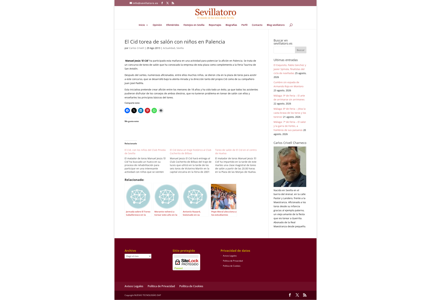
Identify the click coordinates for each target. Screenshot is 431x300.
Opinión (157, 25)
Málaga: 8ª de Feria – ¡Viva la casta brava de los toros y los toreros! (290, 112)
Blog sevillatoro (276, 25)
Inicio (142, 25)
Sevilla (180, 48)
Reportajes (215, 25)
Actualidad (169, 48)
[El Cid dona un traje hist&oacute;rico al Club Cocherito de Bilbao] (192, 161)
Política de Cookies (231, 265)
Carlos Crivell (136, 48)
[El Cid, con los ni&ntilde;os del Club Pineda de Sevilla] (147, 161)
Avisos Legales (230, 255)
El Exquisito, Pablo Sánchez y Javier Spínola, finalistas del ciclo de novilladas (290, 69)
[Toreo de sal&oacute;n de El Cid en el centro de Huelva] (237, 161)
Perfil (244, 25)
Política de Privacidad (233, 260)
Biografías (231, 25)
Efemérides (172, 25)
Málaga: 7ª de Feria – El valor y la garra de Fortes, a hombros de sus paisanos (290, 126)
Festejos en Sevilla (194, 25)
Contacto (257, 25)
